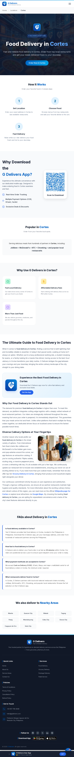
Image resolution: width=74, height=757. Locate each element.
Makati (45, 613)
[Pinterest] (52, 733)
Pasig (11, 620)
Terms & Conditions (8, 687)
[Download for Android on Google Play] (39, 738)
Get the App (26, 392)
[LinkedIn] (47, 733)
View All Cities (46, 626)
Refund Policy (6, 698)
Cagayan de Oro (10, 626)
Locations (13, 10)
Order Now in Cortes (37, 63)
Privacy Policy (6, 691)
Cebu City (45, 620)
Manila (10, 613)
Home (4, 10)
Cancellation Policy (8, 694)
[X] (42, 733)
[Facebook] (33, 733)
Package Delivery (44, 673)
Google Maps (37, 494)
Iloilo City (28, 626)
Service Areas (6, 673)
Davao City (63, 620)
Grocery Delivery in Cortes (23, 474)
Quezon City (28, 613)
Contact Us (6, 677)
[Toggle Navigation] (70, 3)
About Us (5, 669)
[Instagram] (38, 733)
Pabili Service (43, 677)
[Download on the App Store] (51, 738)
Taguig (63, 613)
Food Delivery (43, 666)
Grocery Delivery (44, 669)
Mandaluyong (28, 620)
